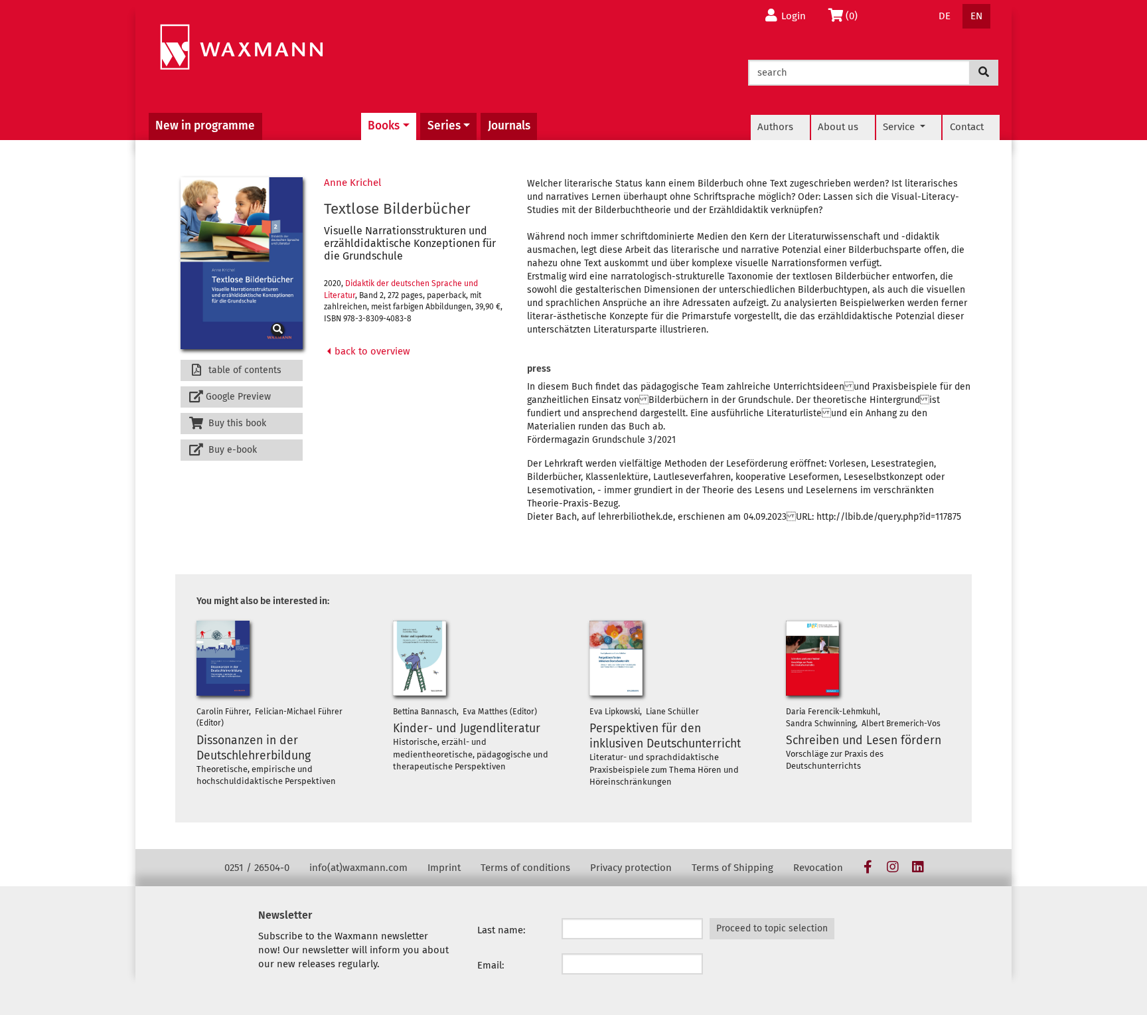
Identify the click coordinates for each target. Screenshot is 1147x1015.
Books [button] (384, 126)
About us (838, 127)
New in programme (205, 126)
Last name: (501, 930)
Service (900, 127)
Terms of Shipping (732, 868)
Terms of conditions (525, 868)
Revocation (818, 868)
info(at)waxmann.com (358, 868)
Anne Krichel (352, 183)
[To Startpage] (241, 47)
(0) (855, 15)
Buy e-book (231, 449)
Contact (967, 127)
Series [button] (444, 126)
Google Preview (238, 396)
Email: (490, 965)
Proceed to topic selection (772, 928)
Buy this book (236, 423)
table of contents (243, 370)
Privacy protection (631, 868)
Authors (775, 127)
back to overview (371, 351)
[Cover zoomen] (242, 263)
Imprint (444, 868)
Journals (509, 126)
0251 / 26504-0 (256, 868)
